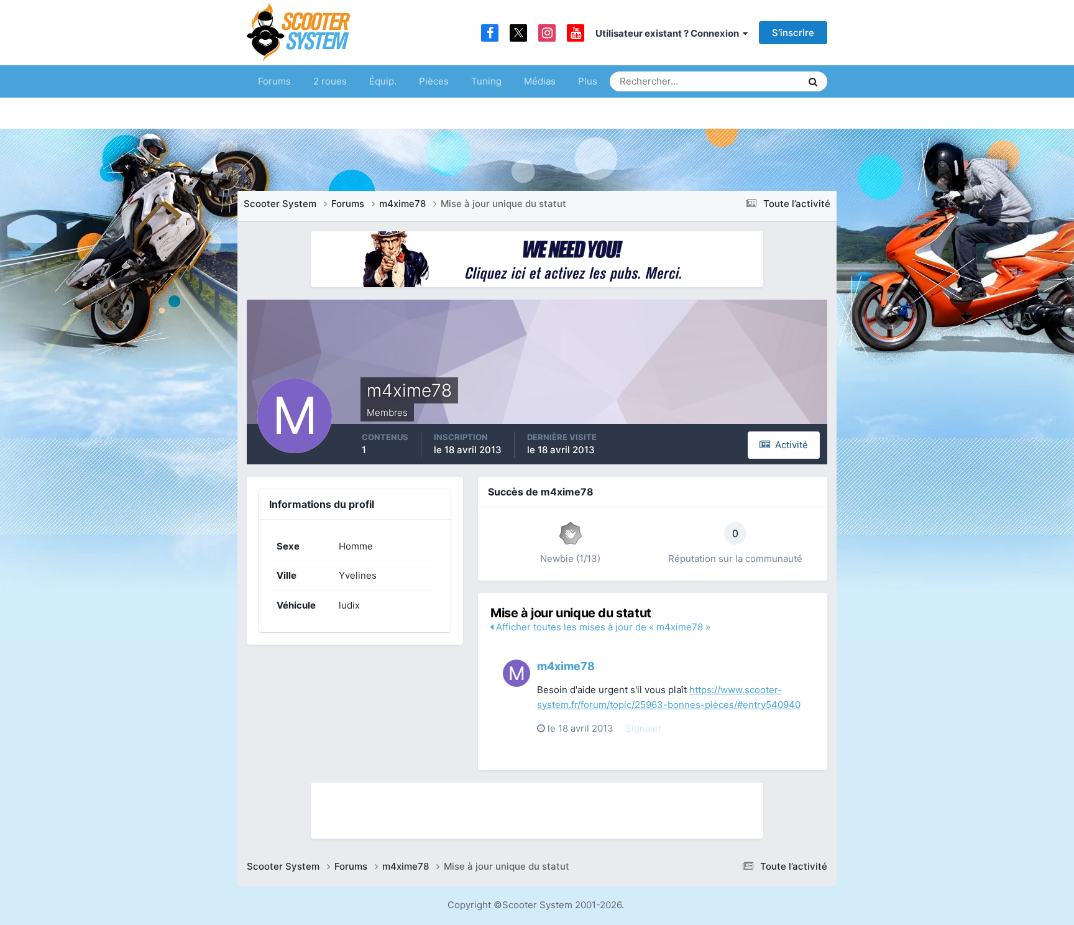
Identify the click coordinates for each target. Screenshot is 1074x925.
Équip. (383, 81)
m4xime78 (566, 666)
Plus (587, 81)
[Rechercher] (813, 81)
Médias (540, 81)
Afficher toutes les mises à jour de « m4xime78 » (601, 627)
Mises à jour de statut (745, 81)
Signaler (643, 728)
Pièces (434, 81)
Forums (274, 81)
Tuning (486, 81)
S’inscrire (793, 33)
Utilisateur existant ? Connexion (669, 33)
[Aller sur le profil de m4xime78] (516, 673)
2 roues (330, 81)
